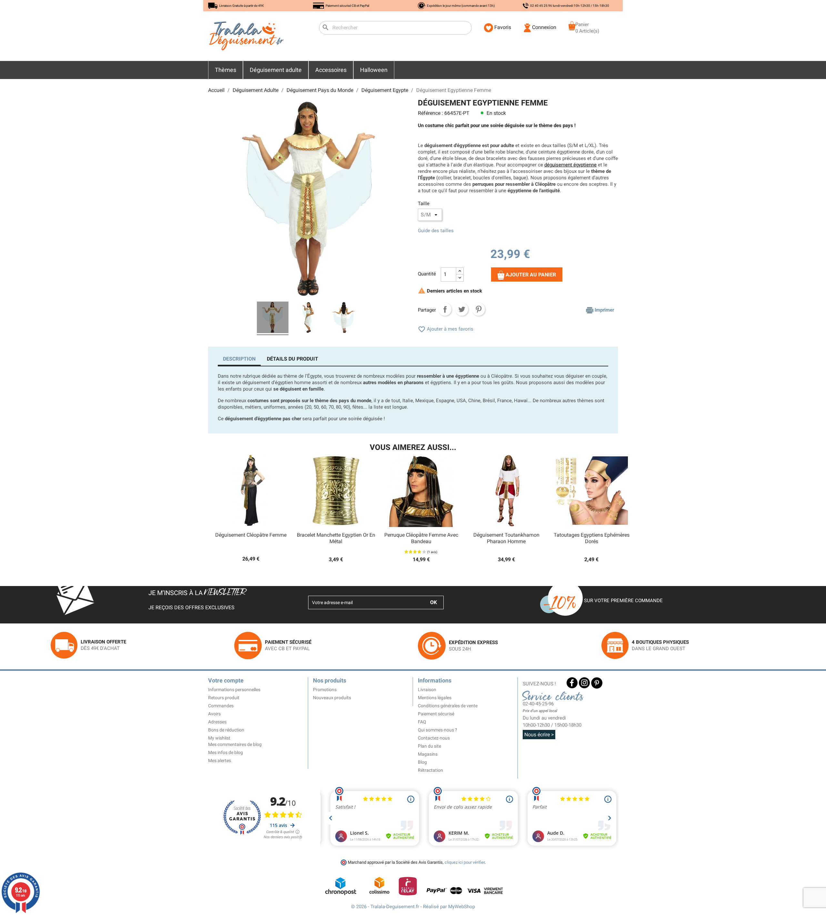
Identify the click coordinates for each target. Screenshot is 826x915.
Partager (444, 309)
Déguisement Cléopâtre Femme (251, 535)
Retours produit (223, 697)
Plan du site (429, 746)
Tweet (461, 309)
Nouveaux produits (332, 697)
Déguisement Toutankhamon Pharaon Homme (506, 538)
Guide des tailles (436, 231)
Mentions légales (434, 697)
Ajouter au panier (530, 275)
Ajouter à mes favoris (445, 329)
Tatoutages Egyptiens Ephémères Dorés (592, 538)
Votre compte (226, 680)
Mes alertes (219, 760)
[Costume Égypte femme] (308, 318)
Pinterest (478, 309)
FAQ (422, 721)
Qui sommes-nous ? (437, 729)
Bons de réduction (226, 729)
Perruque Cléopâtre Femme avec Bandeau (421, 538)
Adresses (217, 721)
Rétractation (430, 770)
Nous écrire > (539, 734)
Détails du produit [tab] (292, 359)
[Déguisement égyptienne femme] (272, 318)
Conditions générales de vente (448, 705)
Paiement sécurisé (436, 713)
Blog (422, 762)
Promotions (325, 689)
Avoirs (214, 713)
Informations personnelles (234, 689)
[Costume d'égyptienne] (343, 318)
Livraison (427, 689)
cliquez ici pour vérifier (465, 862)
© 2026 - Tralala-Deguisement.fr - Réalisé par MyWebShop (413, 907)
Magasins (428, 754)
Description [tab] (239, 359)
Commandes (221, 705)
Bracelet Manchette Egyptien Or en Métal (336, 538)
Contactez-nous (434, 738)
